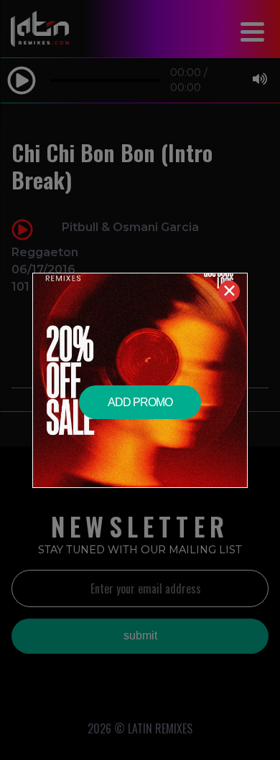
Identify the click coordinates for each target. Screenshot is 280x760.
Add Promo (140, 402)
